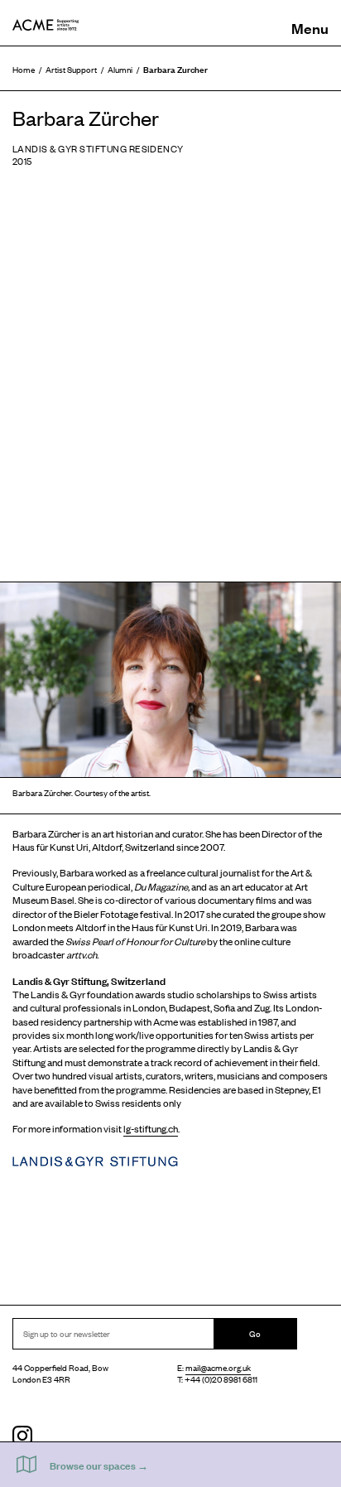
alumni (120, 69)
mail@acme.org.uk (218, 1367)
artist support (71, 69)
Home (23, 69)
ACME (45, 24)
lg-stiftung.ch (150, 1128)
